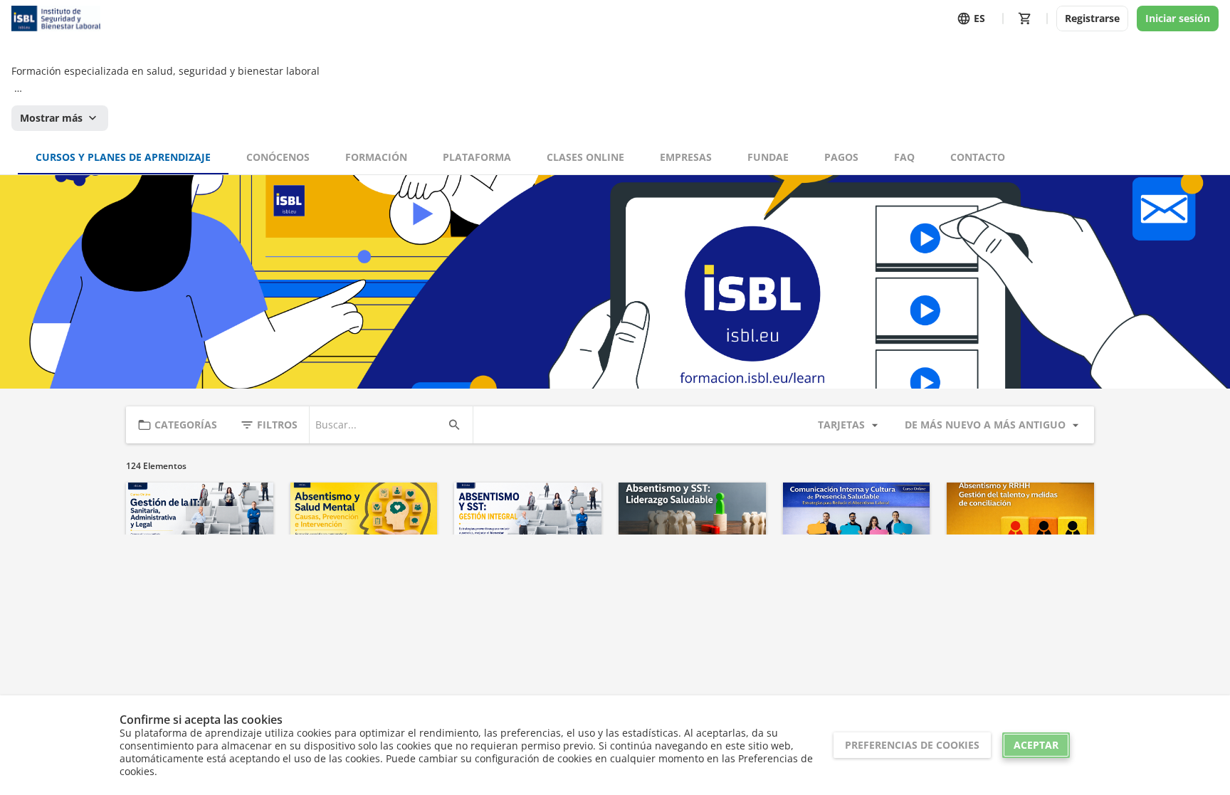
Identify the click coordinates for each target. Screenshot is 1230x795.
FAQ (904, 157)
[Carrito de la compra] (1025, 18)
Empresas (686, 157)
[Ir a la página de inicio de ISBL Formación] (55, 18)
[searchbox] (378, 424)
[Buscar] (454, 425)
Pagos (841, 157)
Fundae (768, 157)
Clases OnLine (585, 157)
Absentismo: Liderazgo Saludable (682, 576)
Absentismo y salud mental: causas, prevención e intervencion (362, 583)
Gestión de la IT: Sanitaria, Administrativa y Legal (198, 576)
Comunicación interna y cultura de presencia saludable (850, 583)
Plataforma (477, 157)
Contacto (977, 157)
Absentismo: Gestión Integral (513, 576)
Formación (376, 157)
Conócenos (278, 157)
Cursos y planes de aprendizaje (123, 157)
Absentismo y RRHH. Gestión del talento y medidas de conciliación (1013, 583)
